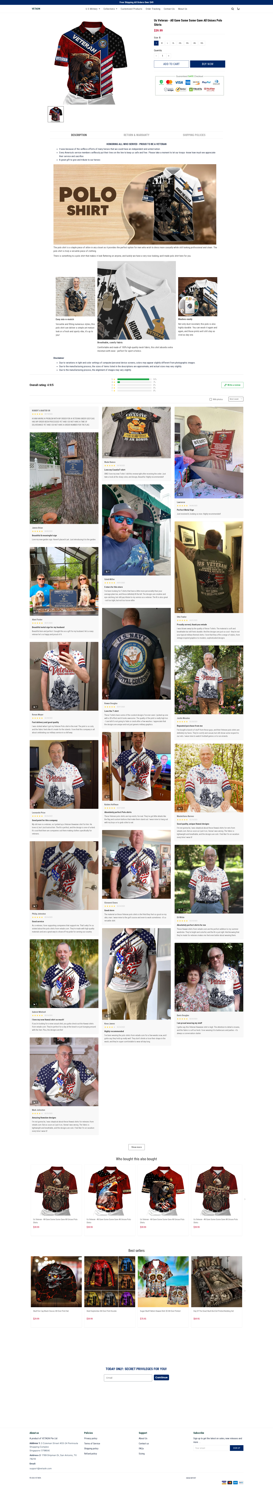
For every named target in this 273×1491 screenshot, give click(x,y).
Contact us (144, 1443)
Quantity (158, 50)
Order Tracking (153, 8)
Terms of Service (92, 1443)
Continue (161, 1377)
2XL (180, 43)
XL (173, 43)
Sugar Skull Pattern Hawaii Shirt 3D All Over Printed (160, 1311)
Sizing (142, 1453)
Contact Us (169, 8)
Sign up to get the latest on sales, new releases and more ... (217, 1440)
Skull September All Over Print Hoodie (102, 1311)
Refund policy (90, 1453)
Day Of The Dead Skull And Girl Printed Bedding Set (214, 1311)
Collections (109, 8)
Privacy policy (90, 1438)
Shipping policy (91, 1448)
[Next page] (245, 1200)
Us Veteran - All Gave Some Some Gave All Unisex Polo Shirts (55, 1221)
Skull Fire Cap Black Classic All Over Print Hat (51, 1311)
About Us (182, 8)
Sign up (236, 1448)
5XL (202, 43)
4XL (194, 43)
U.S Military (92, 8)
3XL (187, 43)
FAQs (141, 1448)
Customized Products (131, 8)
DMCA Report (191, 1478)
